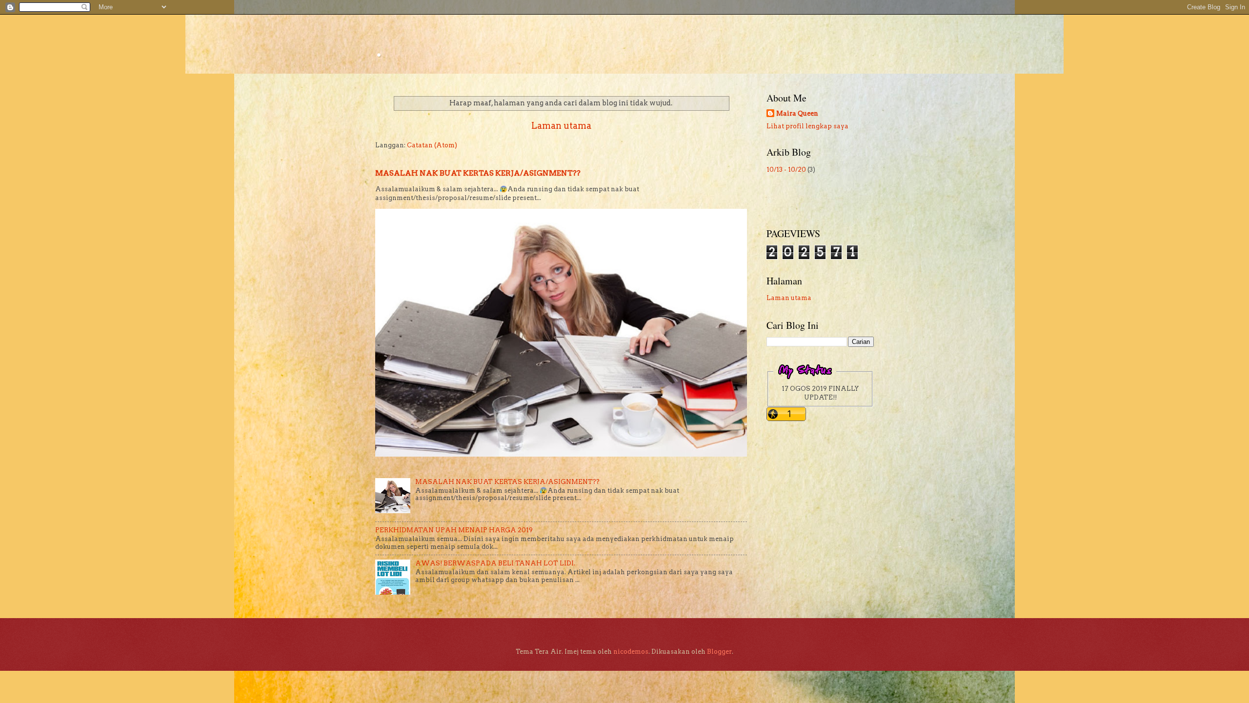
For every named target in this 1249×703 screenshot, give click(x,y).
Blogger (719, 651)
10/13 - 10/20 (786, 169)
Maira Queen (797, 113)
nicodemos (630, 651)
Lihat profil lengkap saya (807, 126)
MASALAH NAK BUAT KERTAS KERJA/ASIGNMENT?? (478, 173)
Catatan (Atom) (432, 145)
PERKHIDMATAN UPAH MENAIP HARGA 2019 (454, 530)
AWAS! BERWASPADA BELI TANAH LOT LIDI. (495, 563)
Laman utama (561, 126)
